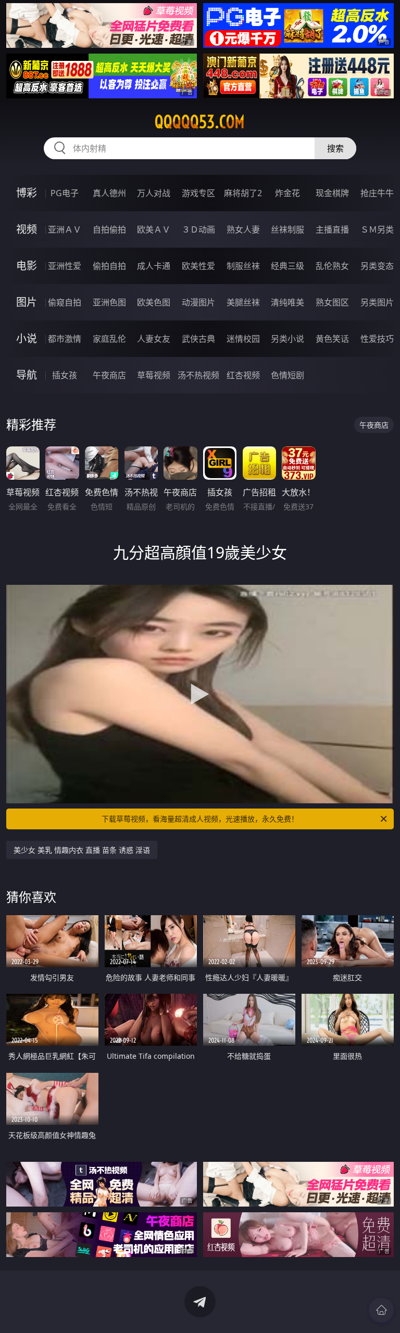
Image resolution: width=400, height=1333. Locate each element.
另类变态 (377, 266)
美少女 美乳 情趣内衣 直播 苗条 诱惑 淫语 (82, 850)
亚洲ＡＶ (64, 229)
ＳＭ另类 (377, 229)
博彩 (26, 193)
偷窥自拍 (64, 302)
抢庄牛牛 (377, 193)
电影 (26, 266)
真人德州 (109, 193)
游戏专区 (198, 193)
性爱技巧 (377, 338)
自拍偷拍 (109, 229)
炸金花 (287, 193)
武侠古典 (198, 338)
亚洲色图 (109, 302)
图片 (26, 302)
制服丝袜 (243, 266)
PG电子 (65, 193)
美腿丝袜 (243, 302)
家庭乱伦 (109, 338)
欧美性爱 (198, 266)
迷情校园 (243, 338)
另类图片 (377, 302)
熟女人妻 (243, 229)
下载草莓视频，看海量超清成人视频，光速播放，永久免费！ (200, 819)
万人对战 (153, 193)
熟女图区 (332, 302)
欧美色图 (153, 302)
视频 (26, 229)
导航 (26, 375)
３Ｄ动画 (198, 229)
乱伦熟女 (332, 266)
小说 (26, 338)
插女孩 (64, 375)
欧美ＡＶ (153, 229)
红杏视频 (243, 375)
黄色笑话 (332, 338)
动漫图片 (198, 302)
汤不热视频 (198, 375)
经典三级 (287, 266)
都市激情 (64, 338)
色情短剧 (287, 375)
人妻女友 (153, 338)
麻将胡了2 (243, 193)
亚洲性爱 (64, 266)
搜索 (335, 148)
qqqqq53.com (200, 121)
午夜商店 (109, 375)
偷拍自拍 (109, 266)
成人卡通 (153, 266)
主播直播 (332, 229)
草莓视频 (153, 375)
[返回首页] (381, 1310)
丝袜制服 (287, 229)
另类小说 (287, 338)
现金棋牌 (332, 193)
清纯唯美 (287, 302)
